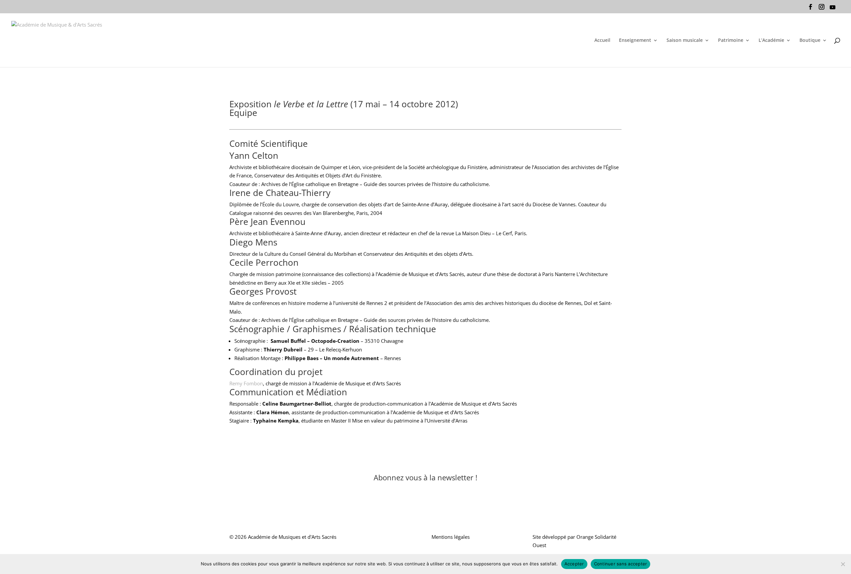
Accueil (602, 40)
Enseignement (635, 40)
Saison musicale (685, 40)
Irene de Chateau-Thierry (279, 193)
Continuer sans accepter (620, 563)
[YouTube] (832, 9)
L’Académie (771, 40)
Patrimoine (730, 40)
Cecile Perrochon (264, 262)
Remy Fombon (246, 383)
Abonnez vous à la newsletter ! (425, 477)
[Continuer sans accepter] (842, 564)
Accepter (574, 563)
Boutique (809, 40)
